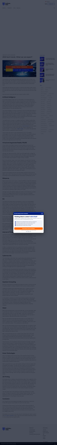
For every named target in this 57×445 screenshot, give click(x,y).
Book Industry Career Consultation (28, 228)
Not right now (28, 231)
